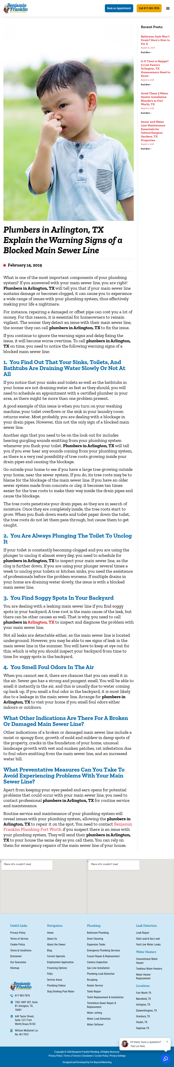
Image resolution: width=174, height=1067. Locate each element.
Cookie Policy (101, 1055)
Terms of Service (72, 1055)
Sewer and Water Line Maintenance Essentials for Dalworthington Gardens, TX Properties (153, 131)
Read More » (146, 52)
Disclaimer (87, 1055)
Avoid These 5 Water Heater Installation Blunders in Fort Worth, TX (154, 98)
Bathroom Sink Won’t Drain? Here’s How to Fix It (155, 40)
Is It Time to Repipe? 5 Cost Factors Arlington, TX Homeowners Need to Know (155, 68)
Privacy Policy (55, 1055)
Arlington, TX (41, 622)
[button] (119, 8)
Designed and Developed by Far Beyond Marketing (87, 1062)
